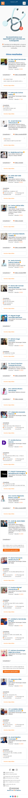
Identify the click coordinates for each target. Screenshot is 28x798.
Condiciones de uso (9, 784)
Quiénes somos (9, 772)
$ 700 (21, 99)
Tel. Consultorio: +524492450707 (8, 459)
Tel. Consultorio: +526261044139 (8, 193)
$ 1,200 (21, 534)
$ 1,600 (21, 594)
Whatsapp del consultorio (19, 193)
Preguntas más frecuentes (12, 776)
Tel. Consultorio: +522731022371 (8, 638)
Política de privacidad (11, 774)
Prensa (7, 786)
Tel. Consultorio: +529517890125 (8, 303)
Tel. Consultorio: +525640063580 (8, 607)
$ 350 (21, 625)
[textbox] (13, 80)
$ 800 (21, 215)
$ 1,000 (21, 267)
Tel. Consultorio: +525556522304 (8, 575)
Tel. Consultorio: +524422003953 (8, 697)
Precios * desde (13, 69)
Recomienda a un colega (12, 778)
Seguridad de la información (12, 780)
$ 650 (21, 502)
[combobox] (13, 80)
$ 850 (21, 242)
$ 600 (21, 182)
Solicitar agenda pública (11, 550)
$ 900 (21, 69)
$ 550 (21, 447)
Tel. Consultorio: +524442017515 (8, 428)
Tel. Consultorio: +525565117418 (8, 725)
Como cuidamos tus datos (11, 782)
